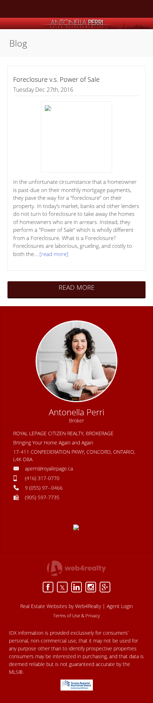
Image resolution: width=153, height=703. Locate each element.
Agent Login (120, 606)
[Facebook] (48, 587)
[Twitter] (62, 587)
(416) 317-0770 (42, 478)
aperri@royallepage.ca (49, 468)
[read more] (53, 253)
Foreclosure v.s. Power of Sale (56, 79)
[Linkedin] (76, 587)
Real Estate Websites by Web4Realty (60, 606)
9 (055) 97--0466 (44, 487)
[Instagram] (90, 587)
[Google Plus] (105, 587)
